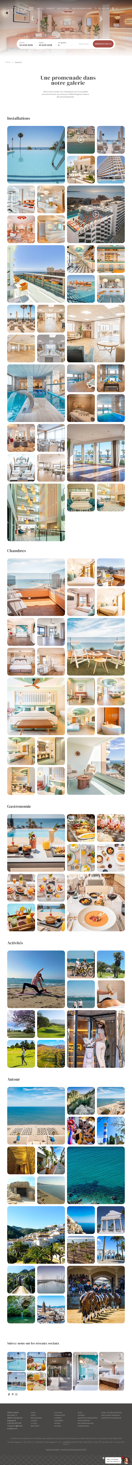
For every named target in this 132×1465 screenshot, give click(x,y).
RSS (120, 1438)
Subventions (83, 1426)
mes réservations (82, 9)
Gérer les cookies (99, 1438)
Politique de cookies (43, 1438)
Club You (58, 1413)
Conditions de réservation (21, 1438)
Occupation (62, 43)
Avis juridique (59, 1438)
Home (8, 62)
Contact (81, 1415)
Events (50, 9)
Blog (80, 1413)
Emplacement (84, 1421)
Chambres (58, 1421)
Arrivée (21, 42)
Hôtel (40, 9)
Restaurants (36, 1418)
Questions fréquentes (88, 1418)
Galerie (18, 62)
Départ (41, 42)
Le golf (34, 1423)
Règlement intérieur (110, 1415)
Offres (57, 1423)
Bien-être (35, 1426)
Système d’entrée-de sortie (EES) (73, 1450)
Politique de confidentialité (79, 1438)
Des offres (63, 9)
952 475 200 (103, 9)
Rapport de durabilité (111, 1418)
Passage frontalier (52, 1450)
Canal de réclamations (111, 1413)
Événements (59, 1415)
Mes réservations (86, 1423)
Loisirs (34, 1421)
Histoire (58, 1418)
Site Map (113, 1438)
